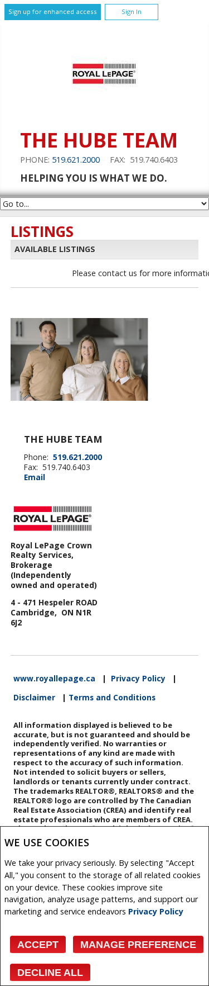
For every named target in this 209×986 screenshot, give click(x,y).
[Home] (104, 111)
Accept (38, 944)
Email (34, 477)
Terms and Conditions (112, 698)
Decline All (50, 972)
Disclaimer (34, 698)
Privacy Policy (155, 911)
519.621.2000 (76, 159)
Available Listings (54, 249)
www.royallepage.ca (54, 679)
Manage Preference (138, 944)
